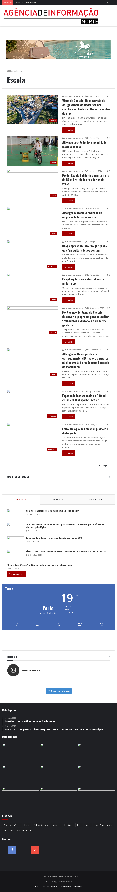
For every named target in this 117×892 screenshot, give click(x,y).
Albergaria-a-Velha (12, 825)
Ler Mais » (69, 130)
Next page (102, 465)
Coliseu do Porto (41, 825)
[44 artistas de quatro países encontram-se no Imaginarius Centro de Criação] (58, 776)
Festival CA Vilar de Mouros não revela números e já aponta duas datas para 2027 (52, 2)
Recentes (58, 499)
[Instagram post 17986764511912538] (33, 682)
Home (12, 71)
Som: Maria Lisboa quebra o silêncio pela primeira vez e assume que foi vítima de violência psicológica (65, 526)
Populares (21, 499)
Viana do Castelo (24, 830)
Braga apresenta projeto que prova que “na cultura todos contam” (84, 248)
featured (56, 825)
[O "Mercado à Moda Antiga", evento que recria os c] (84, 686)
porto (88, 825)
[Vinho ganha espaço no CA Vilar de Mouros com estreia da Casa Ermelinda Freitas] (20, 798)
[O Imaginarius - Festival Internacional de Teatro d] (33, 679)
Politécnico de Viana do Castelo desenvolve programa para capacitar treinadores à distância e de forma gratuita (85, 318)
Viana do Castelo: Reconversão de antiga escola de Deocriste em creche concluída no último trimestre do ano (86, 107)
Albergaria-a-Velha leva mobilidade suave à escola (84, 144)
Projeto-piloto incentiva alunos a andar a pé (83, 281)
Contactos (77, 886)
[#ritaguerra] (84, 682)
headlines (68, 825)
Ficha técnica (65, 886)
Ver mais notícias (16, 574)
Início (37, 886)
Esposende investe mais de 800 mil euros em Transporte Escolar (84, 397)
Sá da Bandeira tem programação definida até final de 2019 (54, 537)
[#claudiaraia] (84, 679)
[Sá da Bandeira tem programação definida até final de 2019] (15, 542)
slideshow (8, 830)
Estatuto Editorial (49, 886)
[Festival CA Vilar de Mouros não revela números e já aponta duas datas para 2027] (96, 754)
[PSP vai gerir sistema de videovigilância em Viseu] (58, 754)
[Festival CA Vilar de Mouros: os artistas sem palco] (96, 776)
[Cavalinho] (58, 45)
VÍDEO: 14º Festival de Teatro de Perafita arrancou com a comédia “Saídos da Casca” (66, 551)
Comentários (96, 499)
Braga (27, 825)
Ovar (79, 825)
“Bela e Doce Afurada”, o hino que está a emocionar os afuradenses (39, 565)
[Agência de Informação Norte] (51, 16)
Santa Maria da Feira (103, 825)
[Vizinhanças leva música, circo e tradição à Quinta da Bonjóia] (58, 798)
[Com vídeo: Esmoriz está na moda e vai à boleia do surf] (15, 515)
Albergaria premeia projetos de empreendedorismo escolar (82, 215)
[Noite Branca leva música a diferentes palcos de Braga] (20, 776)
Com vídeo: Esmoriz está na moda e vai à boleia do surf (52, 510)
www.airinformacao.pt (73, 96)
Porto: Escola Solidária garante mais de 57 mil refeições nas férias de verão (85, 179)
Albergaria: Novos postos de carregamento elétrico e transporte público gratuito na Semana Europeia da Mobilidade (85, 360)
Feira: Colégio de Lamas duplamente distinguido (85, 431)
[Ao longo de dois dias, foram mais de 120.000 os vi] (33, 686)
